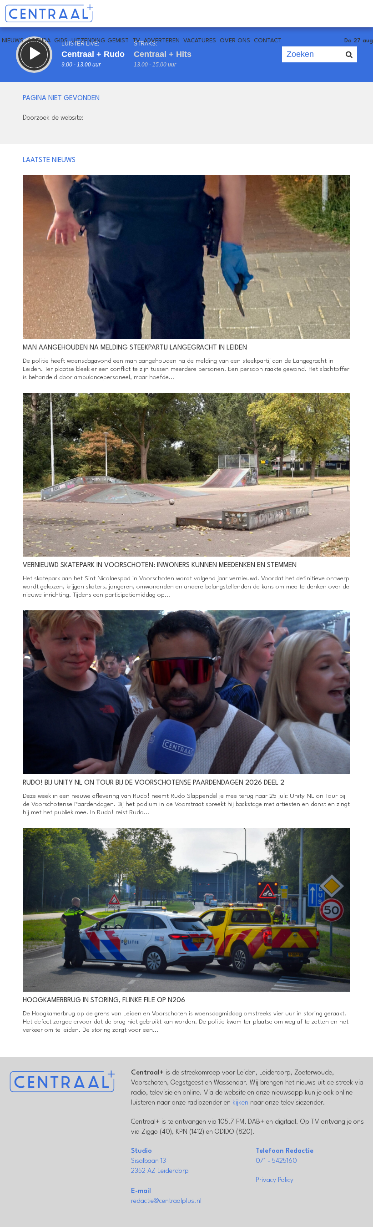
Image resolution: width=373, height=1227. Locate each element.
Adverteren (162, 41)
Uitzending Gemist (100, 41)
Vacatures (199, 41)
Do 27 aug (358, 41)
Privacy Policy (274, 1180)
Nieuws (13, 41)
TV (136, 41)
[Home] (49, 13)
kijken (240, 1103)
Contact (268, 41)
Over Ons (235, 41)
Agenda (38, 41)
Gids (61, 41)
